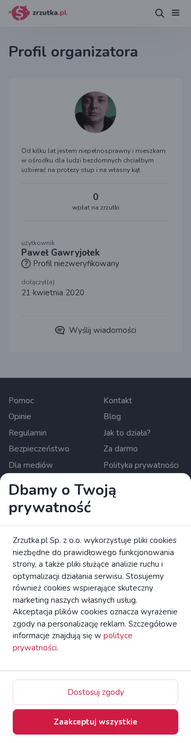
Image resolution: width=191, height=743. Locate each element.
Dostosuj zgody (95, 692)
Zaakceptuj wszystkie (95, 722)
